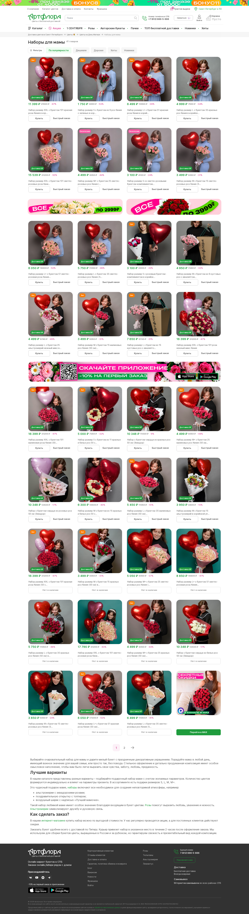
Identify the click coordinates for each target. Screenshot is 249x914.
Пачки (135, 28)
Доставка (180, 867)
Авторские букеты (112, 28)
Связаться (181, 18)
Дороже (98, 50)
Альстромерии (39, 808)
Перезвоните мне (185, 860)
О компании (33, 9)
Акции (57, 28)
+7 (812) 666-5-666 (158, 19)
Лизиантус (148, 863)
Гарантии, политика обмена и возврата (107, 863)
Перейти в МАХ (198, 732)
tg (49, 877)
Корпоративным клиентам (101, 851)
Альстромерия (150, 859)
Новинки (190, 28)
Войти (91, 885)
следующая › (132, 747)
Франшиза (102, 9)
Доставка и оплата (71, 9)
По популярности (59, 50)
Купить (39, 118)
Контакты (88, 9)
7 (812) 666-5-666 (189, 853)
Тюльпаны (148, 855)
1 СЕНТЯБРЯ (74, 28)
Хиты (205, 28)
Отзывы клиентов (96, 855)
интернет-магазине (53, 820)
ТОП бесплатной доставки (161, 28)
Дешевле (81, 50)
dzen (42, 877)
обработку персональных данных (107, 908)
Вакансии (92, 872)
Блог (90, 868)
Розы (91, 28)
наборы (72, 787)
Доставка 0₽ (37, 97)
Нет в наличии (50, 590)
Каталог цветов (50, 9)
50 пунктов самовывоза (186, 883)
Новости (92, 876)
